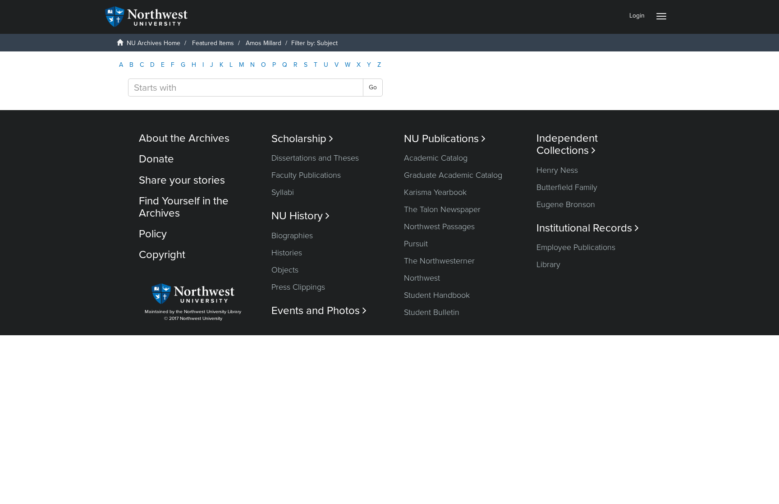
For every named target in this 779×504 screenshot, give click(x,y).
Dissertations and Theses (315, 158)
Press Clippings (298, 287)
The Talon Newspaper (442, 209)
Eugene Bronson (565, 204)
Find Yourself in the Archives (184, 206)
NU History (300, 215)
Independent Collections (567, 144)
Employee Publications (575, 247)
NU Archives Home (153, 43)
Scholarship (302, 138)
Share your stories (182, 180)
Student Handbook (437, 295)
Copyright (162, 254)
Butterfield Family (566, 187)
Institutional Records (587, 228)
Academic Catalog (435, 158)
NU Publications (445, 138)
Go (373, 87)
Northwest (422, 278)
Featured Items (213, 43)
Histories (286, 253)
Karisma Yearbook (435, 192)
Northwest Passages (439, 226)
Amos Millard (263, 43)
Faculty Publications (306, 175)
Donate (156, 159)
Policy (153, 233)
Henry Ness (557, 170)
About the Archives (184, 138)
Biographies (292, 235)
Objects (284, 270)
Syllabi (282, 192)
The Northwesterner (439, 261)
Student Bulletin (431, 312)
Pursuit (416, 244)
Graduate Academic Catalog (453, 175)
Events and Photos (319, 310)
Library (548, 264)
